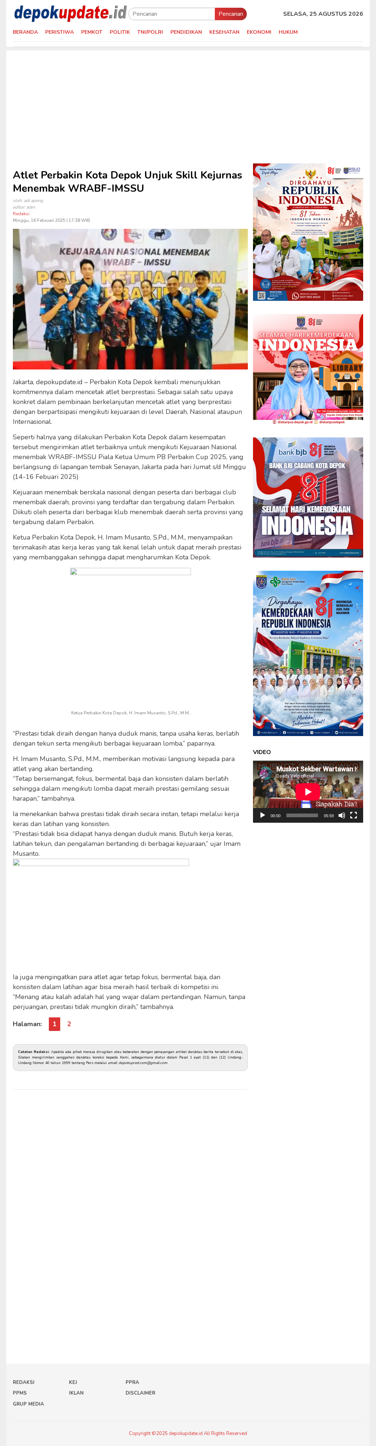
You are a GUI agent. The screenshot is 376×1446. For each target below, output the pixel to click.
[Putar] (262, 815)
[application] (308, 792)
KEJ (73, 1382)
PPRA (132, 1382)
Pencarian (230, 14)
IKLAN (76, 1393)
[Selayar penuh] (353, 815)
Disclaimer (140, 1393)
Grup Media (28, 1404)
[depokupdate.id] (71, 14)
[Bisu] (342, 815)
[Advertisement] (188, 101)
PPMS (20, 1393)
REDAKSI (24, 1382)
